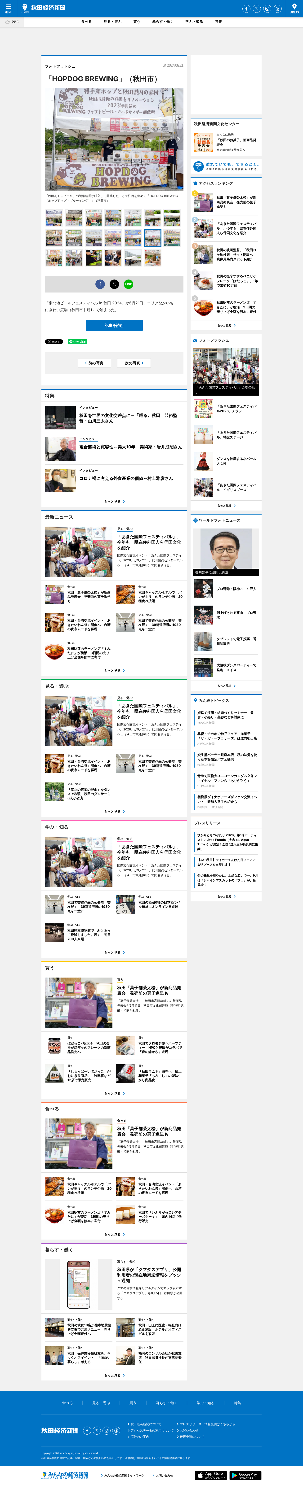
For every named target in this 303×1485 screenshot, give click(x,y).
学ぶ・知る (194, 21)
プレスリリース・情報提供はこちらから (207, 1424)
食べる (86, 21)
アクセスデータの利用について (152, 1430)
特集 (218, 21)
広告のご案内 (140, 1436)
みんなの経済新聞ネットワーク (64, 1475)
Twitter (257, 9)
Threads (278, 9)
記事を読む (114, 325)
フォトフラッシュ (60, 66)
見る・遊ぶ (112, 21)
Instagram (267, 9)
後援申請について (192, 1436)
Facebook (246, 9)
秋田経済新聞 (43, 8)
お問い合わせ (189, 1430)
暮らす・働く (163, 21)
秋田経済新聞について (146, 1424)
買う (136, 21)
